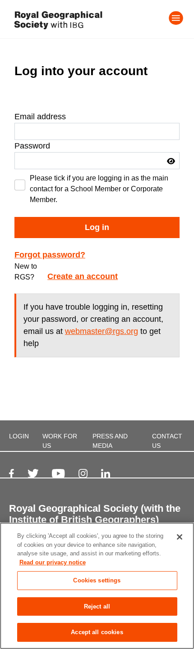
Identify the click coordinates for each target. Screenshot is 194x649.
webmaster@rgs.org (101, 331)
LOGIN (19, 436)
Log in (97, 227)
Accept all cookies (97, 632)
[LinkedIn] (105, 473)
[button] (171, 161)
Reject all (97, 606)
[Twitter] (33, 473)
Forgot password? (49, 254)
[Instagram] (83, 473)
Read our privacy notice (52, 562)
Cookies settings (96, 580)
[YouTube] (58, 473)
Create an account (82, 276)
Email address (40, 116)
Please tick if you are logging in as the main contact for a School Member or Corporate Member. (99, 188)
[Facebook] (11, 473)
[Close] (179, 537)
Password (32, 145)
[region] (97, 586)
